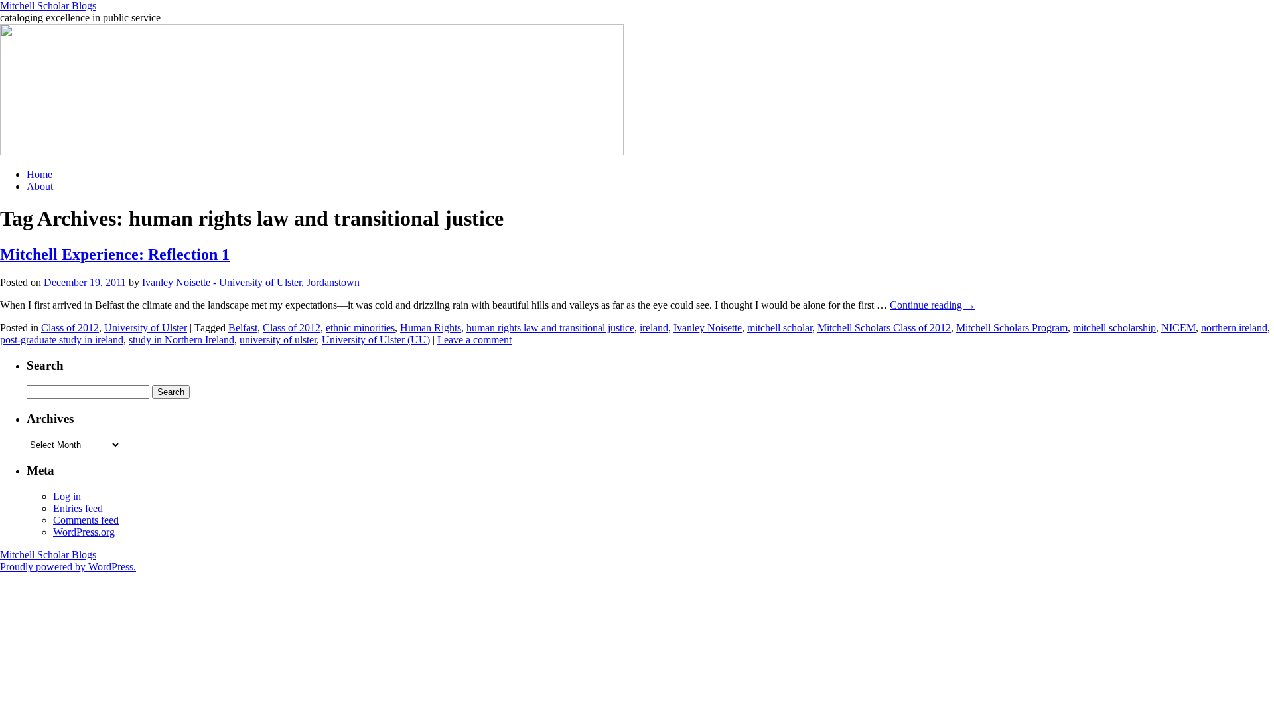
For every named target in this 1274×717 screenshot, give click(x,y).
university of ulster (278, 339)
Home (39, 174)
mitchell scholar (779, 327)
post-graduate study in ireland (61, 339)
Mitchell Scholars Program (1012, 327)
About (40, 186)
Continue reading (932, 305)
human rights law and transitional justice (550, 327)
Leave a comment (474, 339)
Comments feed (86, 520)
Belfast (242, 327)
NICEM (1178, 327)
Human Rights (430, 327)
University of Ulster (145, 327)
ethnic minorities (360, 327)
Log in (67, 496)
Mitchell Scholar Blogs (48, 5)
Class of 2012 (70, 327)
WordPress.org (84, 532)
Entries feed (78, 508)
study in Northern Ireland (181, 339)
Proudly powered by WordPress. (68, 566)
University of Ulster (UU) (376, 339)
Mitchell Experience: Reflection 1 (115, 254)
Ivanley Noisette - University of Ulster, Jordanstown (251, 282)
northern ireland (1234, 327)
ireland (654, 327)
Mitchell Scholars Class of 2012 (884, 327)
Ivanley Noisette (707, 327)
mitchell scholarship (1114, 327)
